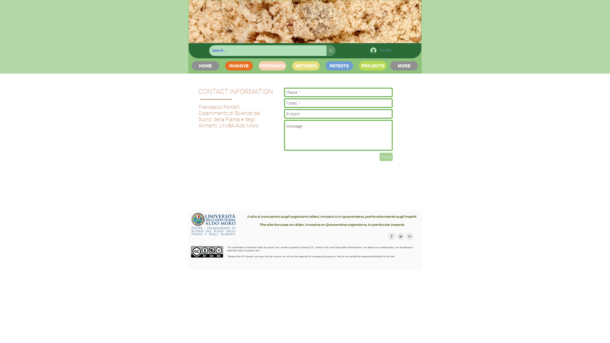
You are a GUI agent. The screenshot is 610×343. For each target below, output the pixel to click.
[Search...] (331, 50)
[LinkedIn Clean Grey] (409, 236)
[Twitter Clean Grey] (400, 236)
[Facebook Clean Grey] (391, 236)
